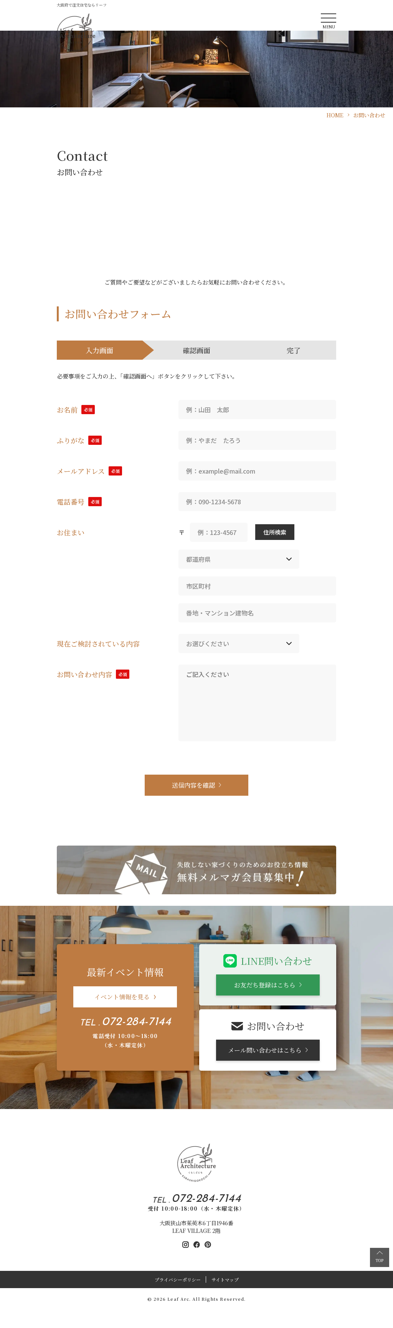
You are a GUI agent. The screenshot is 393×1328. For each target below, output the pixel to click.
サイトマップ (225, 1279)
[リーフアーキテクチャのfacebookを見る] (196, 1244)
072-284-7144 (136, 1022)
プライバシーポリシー (178, 1279)
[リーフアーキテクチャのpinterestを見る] (208, 1244)
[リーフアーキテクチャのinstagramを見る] (185, 1244)
